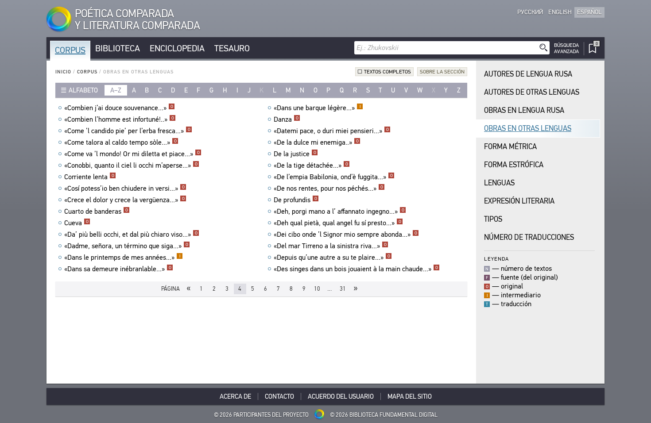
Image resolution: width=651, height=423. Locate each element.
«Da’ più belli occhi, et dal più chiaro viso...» (131, 234)
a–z (115, 90)
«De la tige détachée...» (311, 165)
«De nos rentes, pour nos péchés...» (328, 188)
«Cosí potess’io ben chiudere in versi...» (124, 188)
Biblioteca (117, 48)
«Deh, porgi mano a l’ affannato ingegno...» (339, 211)
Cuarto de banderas (96, 211)
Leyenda (496, 258)
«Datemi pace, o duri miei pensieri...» (331, 131)
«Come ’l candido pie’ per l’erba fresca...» (127, 131)
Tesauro (232, 48)
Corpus (70, 50)
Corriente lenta (89, 177)
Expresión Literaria (519, 201)
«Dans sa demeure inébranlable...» (117, 269)
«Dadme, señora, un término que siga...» (126, 246)
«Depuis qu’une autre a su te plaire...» (332, 257)
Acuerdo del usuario (341, 396)
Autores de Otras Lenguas (531, 92)
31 (343, 288)
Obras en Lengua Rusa (524, 110)
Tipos (493, 219)
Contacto (279, 396)
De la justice (295, 154)
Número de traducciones (529, 237)
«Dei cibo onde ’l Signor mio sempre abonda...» (345, 234)
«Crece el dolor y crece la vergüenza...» (124, 200)
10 (317, 288)
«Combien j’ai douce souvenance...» (118, 108)
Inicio (63, 72)
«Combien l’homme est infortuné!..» (119, 119)
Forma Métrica (510, 146)
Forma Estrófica (513, 164)
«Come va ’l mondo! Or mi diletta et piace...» (132, 154)
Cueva (76, 223)
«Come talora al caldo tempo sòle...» (120, 142)
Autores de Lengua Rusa (528, 74)
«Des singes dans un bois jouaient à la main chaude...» (356, 269)
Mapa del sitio (410, 396)
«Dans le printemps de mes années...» (122, 257)
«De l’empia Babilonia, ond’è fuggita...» (333, 177)
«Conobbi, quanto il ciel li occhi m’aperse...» (131, 165)
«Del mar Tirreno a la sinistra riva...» (330, 246)
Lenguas (499, 183)
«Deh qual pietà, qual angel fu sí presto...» (337, 223)
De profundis (295, 200)
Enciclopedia (177, 48)
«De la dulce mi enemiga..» (316, 142)
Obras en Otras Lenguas (527, 128)
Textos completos (387, 72)
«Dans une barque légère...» (317, 108)
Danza (286, 119)
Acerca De (235, 396)
